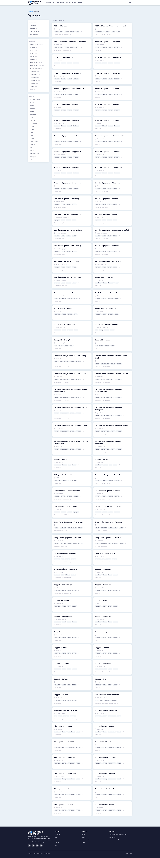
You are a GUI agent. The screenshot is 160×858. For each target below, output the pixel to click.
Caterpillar (33, 157)
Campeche (35, 74)
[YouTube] (41, 845)
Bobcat (32, 127)
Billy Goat (33, 121)
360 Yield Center (35, 99)
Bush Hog (33, 145)
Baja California (36, 62)
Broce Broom (34, 142)
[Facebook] (33, 845)
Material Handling (35, 31)
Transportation (34, 34)
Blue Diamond (34, 124)
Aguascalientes (36, 44)
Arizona (33, 56)
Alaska (33, 50)
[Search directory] (122, 2)
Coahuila (34, 83)
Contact (57, 842)
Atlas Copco (33, 114)
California (34, 71)
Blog (54, 3)
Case (31, 148)
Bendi (31, 118)
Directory (48, 3)
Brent (31, 136)
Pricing (80, 3)
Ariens (32, 111)
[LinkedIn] (37, 845)
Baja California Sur (37, 65)
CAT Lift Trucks (34, 154)
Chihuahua (35, 80)
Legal (83, 842)
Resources (60, 3)
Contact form (113, 837)
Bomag (32, 130)
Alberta (33, 53)
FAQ (56, 845)
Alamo (32, 105)
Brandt (32, 133)
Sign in (129, 3)
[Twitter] (29, 845)
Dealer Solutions (71, 3)
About (83, 834)
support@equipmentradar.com (118, 834)
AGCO (32, 102)
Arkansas (34, 59)
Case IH (32, 151)
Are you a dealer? (114, 840)
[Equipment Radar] (35, 3)
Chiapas (34, 77)
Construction (34, 28)
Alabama (34, 47)
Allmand (32, 108)
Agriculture (33, 25)
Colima (34, 86)
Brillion (32, 139)
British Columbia (36, 68)
